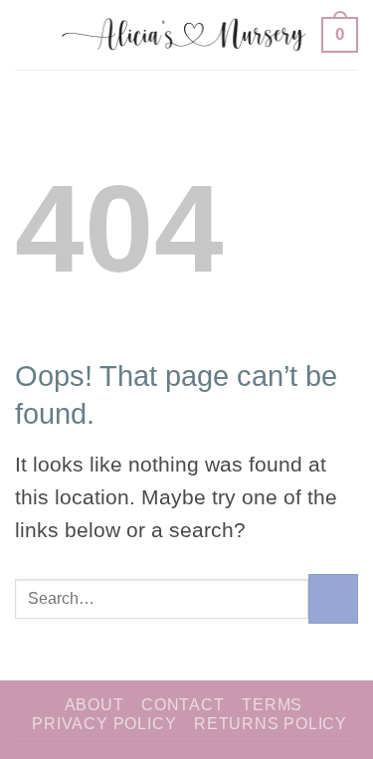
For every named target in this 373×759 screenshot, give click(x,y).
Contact (183, 704)
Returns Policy (270, 723)
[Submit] (333, 599)
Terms (272, 704)
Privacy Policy (104, 723)
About (94, 704)
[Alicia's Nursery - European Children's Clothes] (184, 35)
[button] (31, 35)
